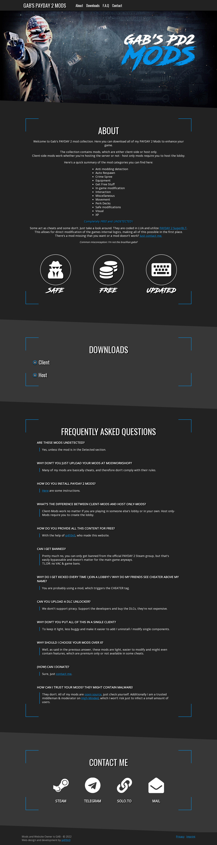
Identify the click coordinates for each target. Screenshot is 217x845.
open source (93, 694)
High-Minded (90, 698)
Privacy (180, 836)
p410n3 (70, 535)
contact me (63, 674)
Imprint (190, 836)
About (79, 5)
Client (44, 362)
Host (43, 375)
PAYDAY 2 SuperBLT (173, 228)
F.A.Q (106, 5)
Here (45, 490)
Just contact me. (151, 236)
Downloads (93, 5)
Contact (117, 5)
